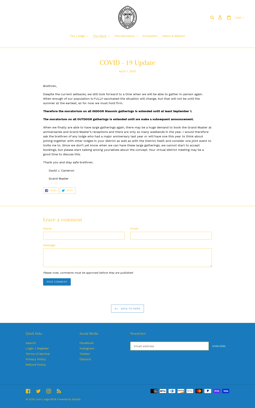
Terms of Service (38, 354)
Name (47, 228)
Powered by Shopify (69, 399)
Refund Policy (36, 364)
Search (31, 343)
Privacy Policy (36, 359)
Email (134, 228)
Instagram (87, 348)
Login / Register (37, 348)
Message (49, 245)
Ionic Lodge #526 (46, 399)
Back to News (130, 308)
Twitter (85, 354)
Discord (85, 359)
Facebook (87, 343)
